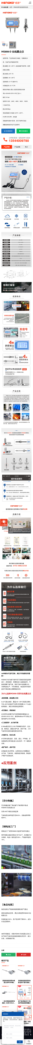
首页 (11, 7)
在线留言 (9, 131)
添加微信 (24, 131)
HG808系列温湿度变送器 (20, 7)
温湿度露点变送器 (25, 1031)
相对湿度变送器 (24, 1035)
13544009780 (19, 140)
